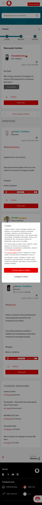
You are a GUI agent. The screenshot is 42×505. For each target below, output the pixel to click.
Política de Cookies (15, 250)
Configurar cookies (21, 277)
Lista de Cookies (12, 252)
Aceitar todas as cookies (21, 270)
